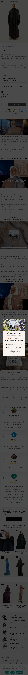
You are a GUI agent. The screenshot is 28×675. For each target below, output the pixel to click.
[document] (14, 337)
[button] (2, 320)
